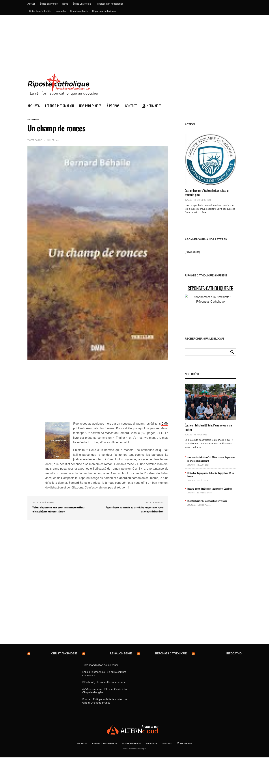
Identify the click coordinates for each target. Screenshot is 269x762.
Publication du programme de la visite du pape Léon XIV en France (210, 474)
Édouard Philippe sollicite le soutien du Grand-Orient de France (104, 700)
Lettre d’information (59, 105)
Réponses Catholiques (104, 11)
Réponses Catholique (171, 653)
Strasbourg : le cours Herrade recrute (104, 682)
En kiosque (33, 119)
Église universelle (82, 3)
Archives (33, 105)
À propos (113, 105)
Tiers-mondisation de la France (100, 665)
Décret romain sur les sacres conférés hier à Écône (207, 501)
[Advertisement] (134, 42)
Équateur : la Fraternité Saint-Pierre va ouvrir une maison (208, 427)
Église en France (49, 3)
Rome (65, 3)
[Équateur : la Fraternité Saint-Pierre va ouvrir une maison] (210, 402)
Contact (131, 105)
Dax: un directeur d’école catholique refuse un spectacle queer (207, 192)
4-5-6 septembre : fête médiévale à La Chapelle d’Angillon (104, 690)
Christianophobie (79, 11)
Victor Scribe (34, 140)
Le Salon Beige (121, 653)
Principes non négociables (110, 3)
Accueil (31, 3)
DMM (164, 423)
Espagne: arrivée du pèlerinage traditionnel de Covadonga (209, 488)
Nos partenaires (90, 105)
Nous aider (153, 105)
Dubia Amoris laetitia (40, 11)
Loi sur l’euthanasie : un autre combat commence (104, 673)
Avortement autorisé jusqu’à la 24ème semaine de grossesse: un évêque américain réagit (211, 458)
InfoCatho (61, 11)
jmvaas (188, 200)
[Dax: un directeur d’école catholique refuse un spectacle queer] (210, 159)
